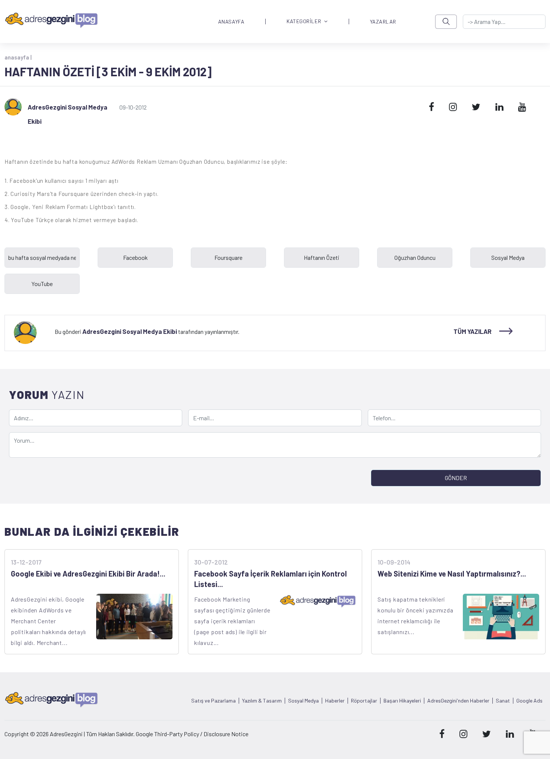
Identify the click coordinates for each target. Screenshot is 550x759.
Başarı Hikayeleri (402, 701)
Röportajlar (364, 701)
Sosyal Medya (303, 701)
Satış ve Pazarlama (213, 701)
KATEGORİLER (304, 21)
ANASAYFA (231, 22)
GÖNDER (456, 477)
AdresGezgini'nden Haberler (458, 701)
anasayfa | (17, 57)
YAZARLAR (383, 22)
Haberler (335, 701)
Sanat (503, 701)
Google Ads (529, 701)
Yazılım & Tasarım (262, 701)
